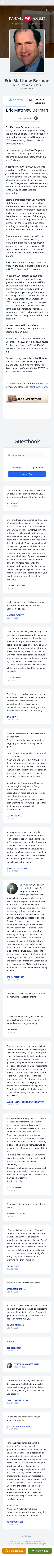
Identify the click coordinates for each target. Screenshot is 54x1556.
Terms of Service (34, 1544)
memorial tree (40, 383)
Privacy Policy (19, 1544)
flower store (40, 386)
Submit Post (27, 474)
